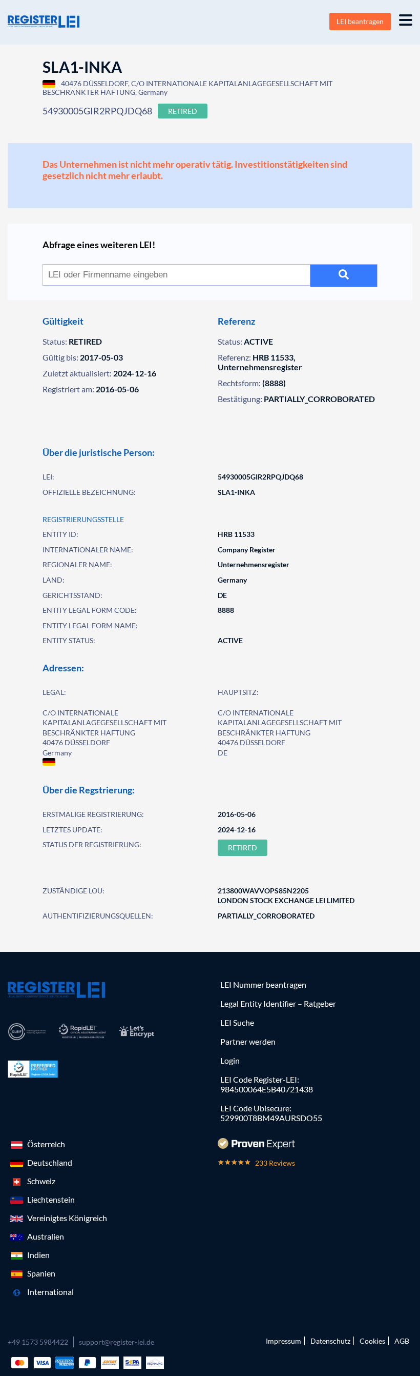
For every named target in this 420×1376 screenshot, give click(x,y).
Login (230, 1060)
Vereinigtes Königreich (67, 1218)
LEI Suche (237, 1022)
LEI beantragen (360, 21)
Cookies (372, 1341)
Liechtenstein (51, 1199)
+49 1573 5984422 (38, 1342)
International (50, 1292)
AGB (401, 1341)
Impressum (283, 1341)
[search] (343, 275)
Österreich (46, 1144)
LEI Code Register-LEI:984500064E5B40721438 (266, 1084)
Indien (38, 1255)
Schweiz (41, 1181)
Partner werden (248, 1041)
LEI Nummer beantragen (263, 984)
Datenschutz (330, 1341)
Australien (45, 1236)
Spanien (41, 1273)
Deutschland (49, 1162)
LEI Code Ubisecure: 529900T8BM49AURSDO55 (271, 1113)
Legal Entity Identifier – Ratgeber (278, 1003)
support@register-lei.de (116, 1342)
